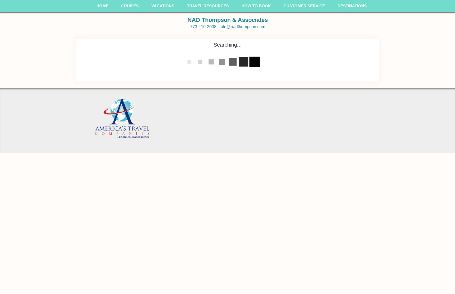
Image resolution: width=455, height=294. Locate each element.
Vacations (162, 6)
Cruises (130, 6)
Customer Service (304, 6)
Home (102, 6)
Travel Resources (208, 6)
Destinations (352, 6)
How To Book (256, 6)
